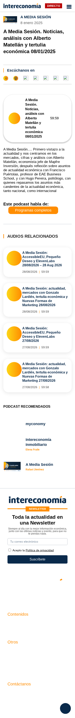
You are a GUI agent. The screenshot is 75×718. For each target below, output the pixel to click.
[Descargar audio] (65, 118)
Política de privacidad (23, 665)
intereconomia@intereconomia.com (34, 695)
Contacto (14, 650)
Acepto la (33, 550)
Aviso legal (16, 657)
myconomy (16, 623)
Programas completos (33, 210)
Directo (53, 5)
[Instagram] (50, 594)
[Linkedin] (62, 594)
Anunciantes (17, 630)
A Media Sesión (35, 17)
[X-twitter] (12, 594)
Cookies (14, 672)
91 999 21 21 (17, 701)
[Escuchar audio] (14, 118)
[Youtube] (37, 594)
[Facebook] (25, 594)
